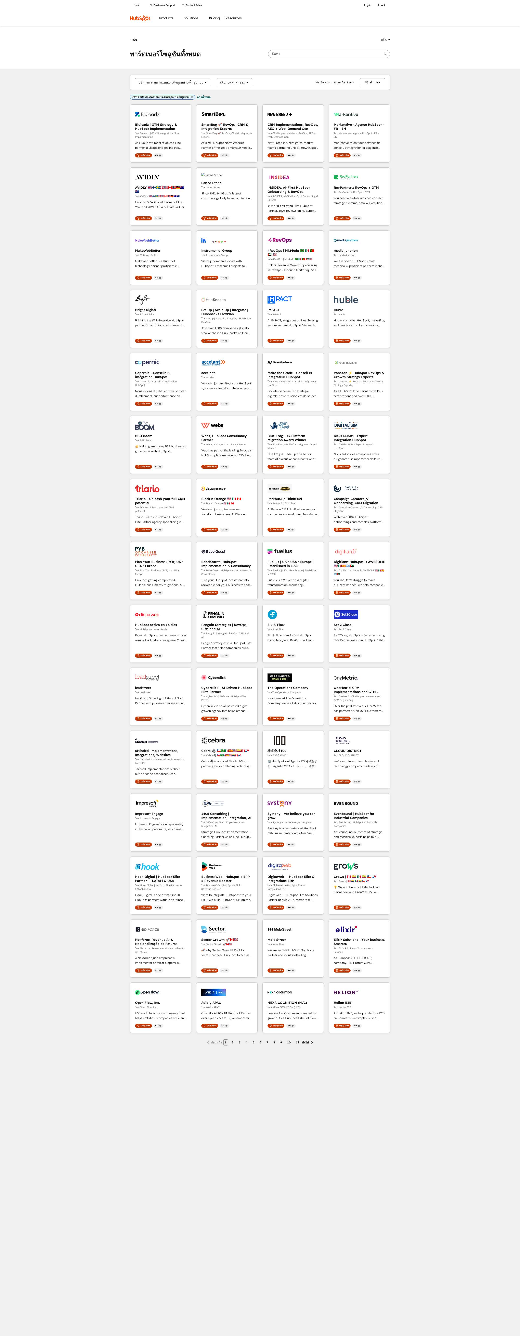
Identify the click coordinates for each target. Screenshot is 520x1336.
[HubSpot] (140, 18)
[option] (171, 82)
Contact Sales (194, 5)
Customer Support (164, 5)
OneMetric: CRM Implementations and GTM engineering (355, 690)
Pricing (214, 18)
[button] (385, 39)
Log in (367, 5)
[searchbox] (329, 54)
